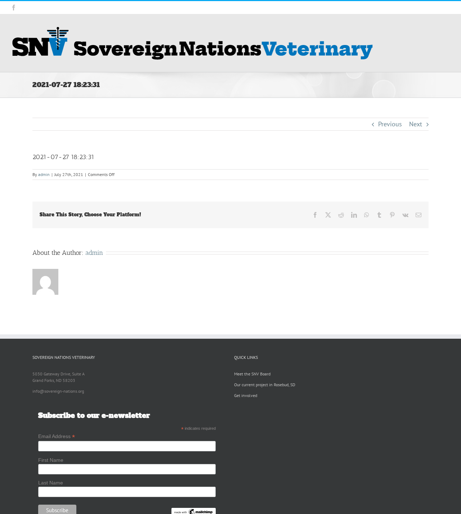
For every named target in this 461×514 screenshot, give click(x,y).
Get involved (245, 395)
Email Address (56, 436)
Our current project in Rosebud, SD (264, 384)
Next (415, 124)
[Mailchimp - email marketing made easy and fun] (193, 511)
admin (44, 174)
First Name (50, 460)
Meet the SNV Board (252, 374)
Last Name (50, 483)
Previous (390, 124)
